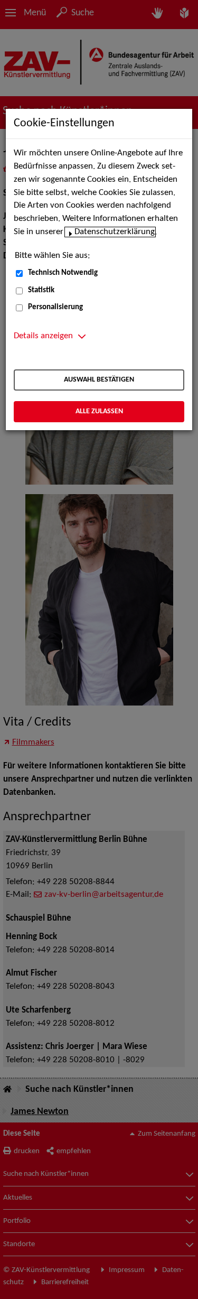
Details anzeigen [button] (43, 336)
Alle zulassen (99, 411)
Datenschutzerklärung (114, 232)
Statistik (41, 290)
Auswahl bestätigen (99, 380)
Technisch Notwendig (63, 273)
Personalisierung (55, 307)
